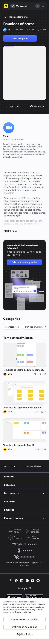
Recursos (9, 501)
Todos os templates (18, 16)
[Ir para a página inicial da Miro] (6, 6)
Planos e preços (13, 518)
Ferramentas (11, 493)
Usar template (19, 38)
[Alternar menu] (43, 6)
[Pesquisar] (37, 6)
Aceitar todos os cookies (24, 619)
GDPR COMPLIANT (35, 537)
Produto (9, 476)
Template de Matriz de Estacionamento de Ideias (24, 369)
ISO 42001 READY (18, 531)
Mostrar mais (10, 230)
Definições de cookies (24, 626)
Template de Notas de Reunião (19, 445)
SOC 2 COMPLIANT (18, 537)
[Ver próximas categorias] (45, 326)
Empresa (9, 509)
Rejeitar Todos (24, 634)
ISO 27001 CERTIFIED (35, 531)
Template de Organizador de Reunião (22, 407)
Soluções (9, 484)
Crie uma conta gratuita (24, 262)
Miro (10, 374)
